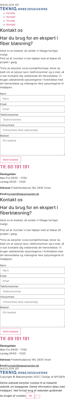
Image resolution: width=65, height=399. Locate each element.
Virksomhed (7, 125)
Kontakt (10, 16)
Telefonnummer (9, 114)
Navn (3, 93)
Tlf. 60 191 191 (14, 166)
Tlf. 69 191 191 (14, 338)
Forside (10, 13)
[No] (37, 396)
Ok (30, 395)
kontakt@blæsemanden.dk (23, 194)
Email (3, 104)
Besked (4, 135)
